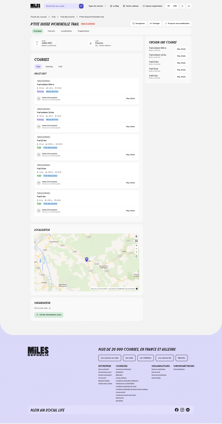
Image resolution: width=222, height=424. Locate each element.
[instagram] (183, 410)
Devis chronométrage (159, 375)
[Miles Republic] (35, 6)
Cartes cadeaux (121, 378)
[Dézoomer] (136, 248)
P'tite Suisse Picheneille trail (91, 17)
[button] (86, 262)
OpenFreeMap (102, 289)
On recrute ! (102, 378)
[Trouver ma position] (136, 236)
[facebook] (177, 410)
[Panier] (188, 6)
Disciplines (119, 400)
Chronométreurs (179, 369)
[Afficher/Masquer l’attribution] (136, 288)
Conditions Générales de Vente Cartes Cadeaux (132, 389)
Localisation (66, 31)
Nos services (156, 372)
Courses (51, 31)
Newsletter (119, 372)
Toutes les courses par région (126, 395)
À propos (38, 31)
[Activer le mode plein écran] (136, 241)
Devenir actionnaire (105, 375)
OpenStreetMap (130, 289)
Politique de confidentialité (125, 383)
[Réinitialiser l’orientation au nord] (136, 252)
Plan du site (120, 398)
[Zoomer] (136, 245)
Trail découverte (67, 17)
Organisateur (83, 31)
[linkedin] (188, 410)
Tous (38, 67)
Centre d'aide (156, 378)
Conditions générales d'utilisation (127, 380)
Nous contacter (103, 369)
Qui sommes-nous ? (105, 372)
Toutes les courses (39, 17)
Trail (53, 17)
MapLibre (94, 289)
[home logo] (38, 351)
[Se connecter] (182, 6)
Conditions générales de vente (126, 386)
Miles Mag (119, 375)
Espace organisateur (158, 369)
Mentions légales (104, 380)
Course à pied (120, 392)
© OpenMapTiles (112, 289)
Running (49, 67)
